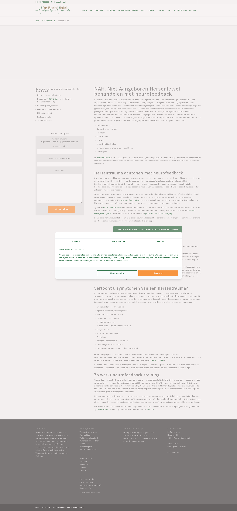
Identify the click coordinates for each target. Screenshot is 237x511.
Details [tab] (160, 241)
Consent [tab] (76, 241)
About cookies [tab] (118, 241)
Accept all (158, 273)
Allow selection (117, 273)
